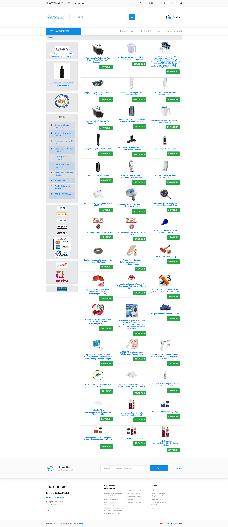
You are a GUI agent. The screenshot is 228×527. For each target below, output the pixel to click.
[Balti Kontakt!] (62, 101)
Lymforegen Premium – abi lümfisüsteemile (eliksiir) (132, 414)
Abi (133, 31)
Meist (158, 31)
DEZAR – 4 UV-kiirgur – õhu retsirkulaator (131, 94)
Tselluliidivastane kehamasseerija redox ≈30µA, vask (98, 261)
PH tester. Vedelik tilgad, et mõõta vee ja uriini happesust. (165, 385)
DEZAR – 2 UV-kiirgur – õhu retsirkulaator (165, 177)
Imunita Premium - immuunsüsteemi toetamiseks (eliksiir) (165, 443)
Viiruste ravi (155, 508)
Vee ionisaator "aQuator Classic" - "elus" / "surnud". (165, 121)
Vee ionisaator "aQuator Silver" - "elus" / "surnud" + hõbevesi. (131, 58)
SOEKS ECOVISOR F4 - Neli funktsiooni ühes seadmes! (131, 177)
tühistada (177, 468)
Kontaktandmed (174, 31)
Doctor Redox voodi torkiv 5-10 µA (98, 232)
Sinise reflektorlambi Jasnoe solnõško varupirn (165, 232)
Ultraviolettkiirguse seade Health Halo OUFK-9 (98, 204)
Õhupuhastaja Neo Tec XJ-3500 (98, 149)
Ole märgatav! (156, 499)
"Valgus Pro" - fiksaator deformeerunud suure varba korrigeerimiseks (132, 262)
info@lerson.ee (78, 3)
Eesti (142, 3)
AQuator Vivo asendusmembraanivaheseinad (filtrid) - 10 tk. (98, 412)
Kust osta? (146, 31)
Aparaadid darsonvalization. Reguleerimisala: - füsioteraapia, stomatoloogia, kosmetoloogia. (98, 357)
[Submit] (132, 17)
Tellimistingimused (134, 502)
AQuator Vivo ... (61, 181)
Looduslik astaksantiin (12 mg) (165, 412)
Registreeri (168, 3)
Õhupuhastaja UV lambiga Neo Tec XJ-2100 (98, 94)
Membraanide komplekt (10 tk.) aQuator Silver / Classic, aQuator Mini (132, 386)
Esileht (123, 31)
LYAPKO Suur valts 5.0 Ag (165, 257)
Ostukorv (177, 17)
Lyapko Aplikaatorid (111, 499)
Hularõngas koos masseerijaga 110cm (98, 385)
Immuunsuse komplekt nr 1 (132, 438)
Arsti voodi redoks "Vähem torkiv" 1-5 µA (132, 233)
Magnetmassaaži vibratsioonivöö (165, 314)
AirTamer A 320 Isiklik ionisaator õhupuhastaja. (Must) (131, 149)
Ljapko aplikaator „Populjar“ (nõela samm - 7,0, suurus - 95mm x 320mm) (131, 286)
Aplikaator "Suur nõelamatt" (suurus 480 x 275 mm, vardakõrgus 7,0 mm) (98, 292)
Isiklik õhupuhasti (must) (98, 176)
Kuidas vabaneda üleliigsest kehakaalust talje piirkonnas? (159, 493)
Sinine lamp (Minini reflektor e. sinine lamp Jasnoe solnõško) (165, 204)
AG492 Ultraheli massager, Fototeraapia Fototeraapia (131, 353)
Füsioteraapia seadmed (112, 514)
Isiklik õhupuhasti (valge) (165, 149)
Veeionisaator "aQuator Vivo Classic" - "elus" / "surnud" (98, 122)
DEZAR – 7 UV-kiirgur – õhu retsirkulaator (165, 94)
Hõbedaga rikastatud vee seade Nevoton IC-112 (131, 206)
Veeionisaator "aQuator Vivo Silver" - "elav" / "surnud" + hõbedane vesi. (98, 60)
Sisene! (179, 3)
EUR (151, 3)
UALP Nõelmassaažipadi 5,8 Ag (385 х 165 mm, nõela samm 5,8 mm (165, 291)
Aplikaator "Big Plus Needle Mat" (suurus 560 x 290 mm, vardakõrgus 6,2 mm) (98, 322)
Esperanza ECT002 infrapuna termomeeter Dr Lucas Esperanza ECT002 (165, 357)
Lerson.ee (56, 486)
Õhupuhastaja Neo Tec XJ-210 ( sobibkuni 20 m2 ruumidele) (132, 121)
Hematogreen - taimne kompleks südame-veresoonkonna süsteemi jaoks (98, 440)
